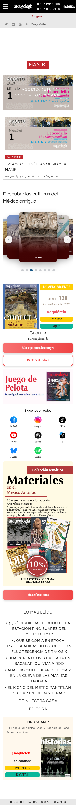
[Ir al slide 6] (45, 270)
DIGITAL (22, 775)
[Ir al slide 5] (40, 270)
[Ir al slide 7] (49, 270)
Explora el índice (38, 360)
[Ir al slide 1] (22, 270)
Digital (56, 326)
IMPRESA (22, 768)
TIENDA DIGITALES (48, 9)
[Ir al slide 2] (27, 270)
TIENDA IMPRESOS (48, 4)
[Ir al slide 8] (53, 270)
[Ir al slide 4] (36, 270)
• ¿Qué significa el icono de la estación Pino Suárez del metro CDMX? (38, 628)
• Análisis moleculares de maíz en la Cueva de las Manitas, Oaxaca (38, 675)
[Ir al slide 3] (31, 270)
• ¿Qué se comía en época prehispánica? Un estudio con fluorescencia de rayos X (39, 646)
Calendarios (14, 157)
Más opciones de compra (38, 348)
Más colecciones (38, 595)
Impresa (56, 319)
